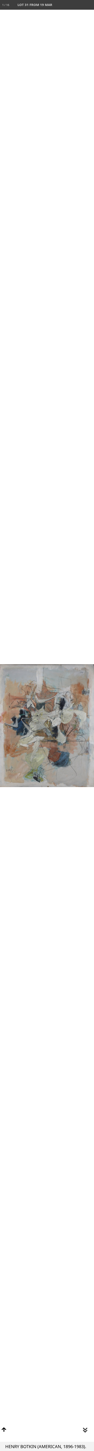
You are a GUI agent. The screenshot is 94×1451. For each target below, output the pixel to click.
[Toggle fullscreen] (70, 5)
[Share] (79, 5)
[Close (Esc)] (89, 5)
